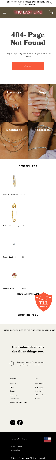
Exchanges (14, 395)
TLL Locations (40, 395)
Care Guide (14, 398)
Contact (14, 379)
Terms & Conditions (19, 439)
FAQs (12, 387)
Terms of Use (16, 442)
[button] (12, 422)
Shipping (13, 391)
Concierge (39, 391)
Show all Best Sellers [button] (28, 294)
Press (37, 398)
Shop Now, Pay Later (18, 402)
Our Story (39, 383)
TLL (37, 379)
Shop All (28, 65)
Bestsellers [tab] (28, 166)
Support (13, 383)
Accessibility (16, 450)
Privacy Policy (17, 446)
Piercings (39, 387)
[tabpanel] (28, 234)
